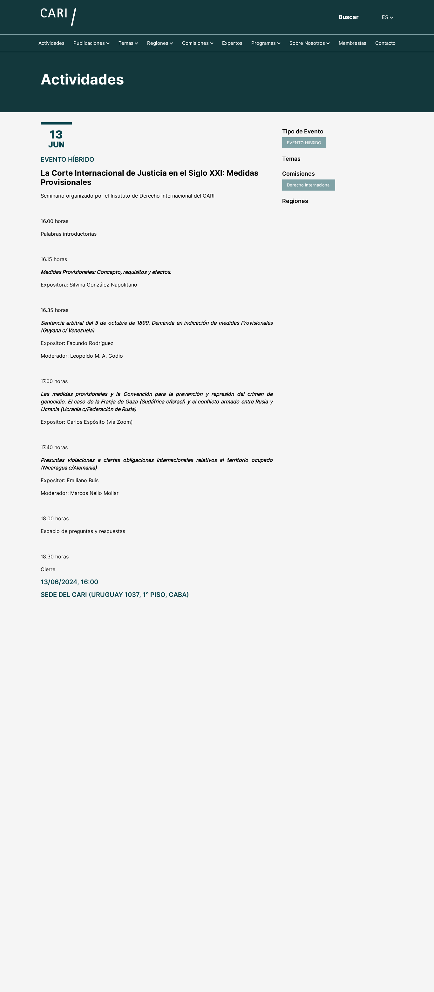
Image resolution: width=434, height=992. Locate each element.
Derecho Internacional (308, 184)
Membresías (352, 43)
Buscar (349, 17)
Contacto (385, 43)
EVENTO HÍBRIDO (304, 142)
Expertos (232, 43)
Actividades (51, 43)
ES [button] (386, 17)
